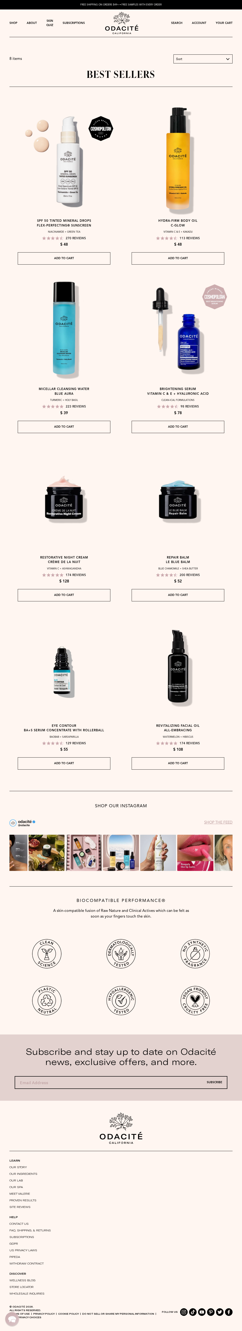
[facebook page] (229, 1312)
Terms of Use (19, 1313)
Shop (13, 23)
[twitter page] (220, 1312)
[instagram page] (184, 1312)
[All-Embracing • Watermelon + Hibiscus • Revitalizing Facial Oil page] (178, 665)
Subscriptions (74, 23)
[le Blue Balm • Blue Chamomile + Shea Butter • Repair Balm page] (178, 497)
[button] (203, 58)
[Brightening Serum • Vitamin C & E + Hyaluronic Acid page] (178, 328)
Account (199, 23)
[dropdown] (13, 23)
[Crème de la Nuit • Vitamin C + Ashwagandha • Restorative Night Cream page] (64, 497)
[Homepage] (122, 23)
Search (176, 23)
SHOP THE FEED (218, 823)
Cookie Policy (68, 1313)
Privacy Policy (44, 1313)
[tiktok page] (193, 1312)
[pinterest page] (211, 1312)
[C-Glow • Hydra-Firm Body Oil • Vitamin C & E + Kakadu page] (178, 160)
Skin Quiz (49, 23)
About (32, 23)
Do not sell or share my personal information (118, 1313)
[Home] (121, 1128)
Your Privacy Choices (25, 1317)
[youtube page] (202, 1312)
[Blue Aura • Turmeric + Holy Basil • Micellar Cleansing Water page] (64, 328)
